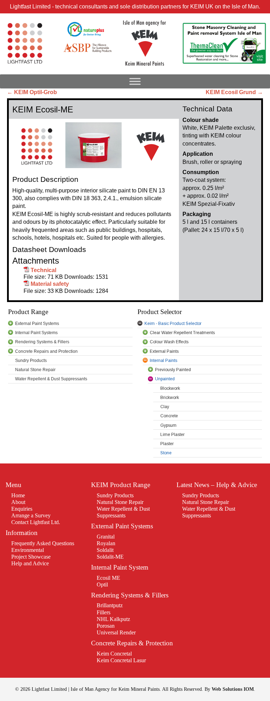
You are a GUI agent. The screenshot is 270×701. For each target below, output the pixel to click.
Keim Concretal (114, 654)
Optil (102, 585)
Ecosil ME (108, 578)
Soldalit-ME (110, 557)
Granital (106, 537)
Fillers (103, 612)
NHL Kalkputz (113, 619)
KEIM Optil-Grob (32, 92)
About (18, 502)
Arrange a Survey (31, 515)
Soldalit (105, 550)
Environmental (27, 550)
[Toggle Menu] (135, 81)
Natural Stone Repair (120, 502)
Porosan (106, 626)
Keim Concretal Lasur (121, 660)
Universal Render (116, 632)
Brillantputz (110, 605)
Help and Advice (30, 563)
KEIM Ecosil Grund (234, 92)
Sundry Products (115, 495)
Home (18, 495)
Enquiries (21, 509)
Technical (43, 270)
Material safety (50, 284)
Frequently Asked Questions (42, 543)
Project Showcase (31, 557)
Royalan (106, 543)
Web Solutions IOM (233, 689)
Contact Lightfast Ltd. (35, 522)
